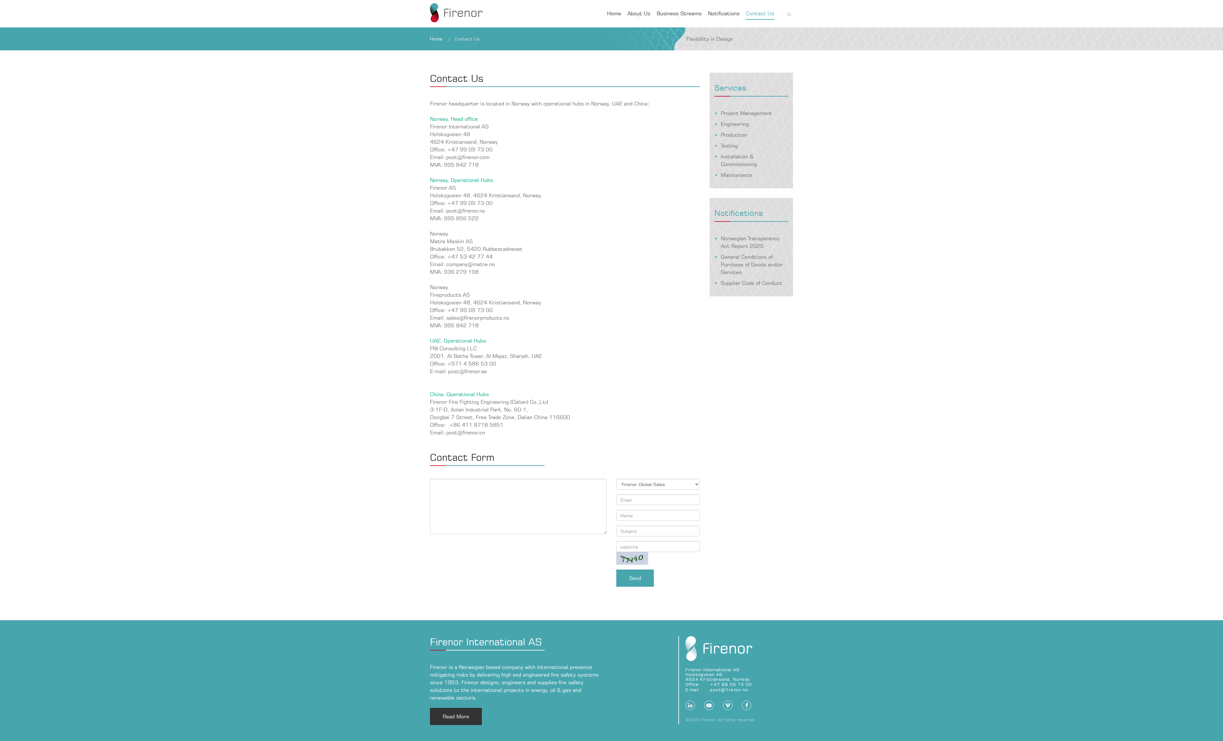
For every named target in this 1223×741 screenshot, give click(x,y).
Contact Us (760, 13)
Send (635, 578)
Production (734, 135)
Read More (456, 716)
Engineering (735, 124)
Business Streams (679, 13)
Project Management (746, 113)
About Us (638, 13)
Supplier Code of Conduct (751, 283)
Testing (729, 145)
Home (614, 13)
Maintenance (736, 175)
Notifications (724, 13)
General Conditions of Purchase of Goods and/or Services (752, 264)
